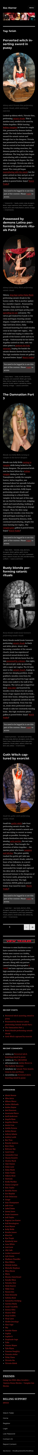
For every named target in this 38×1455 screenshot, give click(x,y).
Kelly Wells (8, 550)
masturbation (7, 554)
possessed (29, 554)
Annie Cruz (9, 1125)
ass (15, 908)
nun (20, 554)
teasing (5, 385)
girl (25, 379)
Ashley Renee (10, 1131)
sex (19, 556)
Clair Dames (10, 1164)
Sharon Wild (10, 1313)
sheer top (28, 743)
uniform (6, 559)
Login (28, 194)
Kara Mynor (10, 1226)
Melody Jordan (11, 1265)
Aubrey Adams (11, 1134)
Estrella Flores (11, 1191)
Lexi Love (9, 1247)
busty (10, 739)
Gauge (7, 1200)
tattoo (29, 383)
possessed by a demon (16, 661)
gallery (16, 552)
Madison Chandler (12, 1259)
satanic (16, 383)
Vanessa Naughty (12, 1351)
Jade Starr (8, 908)
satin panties (15, 841)
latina (9, 381)
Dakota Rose (10, 1176)
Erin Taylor (9, 1188)
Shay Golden (10, 1316)
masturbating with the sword (15, 172)
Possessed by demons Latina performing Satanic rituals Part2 (19, 224)
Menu (31, 8)
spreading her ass (10, 313)
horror (26, 552)
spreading (22, 383)
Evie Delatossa (11, 1197)
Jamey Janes (10, 1211)
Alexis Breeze (10, 1095)
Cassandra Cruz (11, 1155)
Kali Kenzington (12, 1223)
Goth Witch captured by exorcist (16, 756)
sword (27, 207)
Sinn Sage (9, 1325)
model (27, 381)
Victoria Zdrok (11, 1363)
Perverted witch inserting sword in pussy (18, 44)
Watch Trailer (28, 357)
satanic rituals (19, 118)
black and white (26, 737)
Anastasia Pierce (12, 1113)
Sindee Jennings (12, 1322)
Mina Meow (10, 1271)
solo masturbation (18, 207)
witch (5, 917)
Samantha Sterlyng (13, 1301)
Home (5, 1418)
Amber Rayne (10, 1107)
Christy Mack (10, 1161)
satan (5, 556)
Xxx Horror (10, 7)
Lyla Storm (9, 1256)
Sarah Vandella (11, 1307)
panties (5, 383)
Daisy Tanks (10, 1173)
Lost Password (9, 1434)
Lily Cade (9, 1250)
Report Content (9, 1444)
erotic (28, 739)
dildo (28, 908)
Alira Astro (9, 1098)
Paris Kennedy (11, 1295)
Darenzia (9, 1179)
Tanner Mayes (11, 1345)
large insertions (12, 205)
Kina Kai (8, 1235)
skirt (9, 207)
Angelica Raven (11, 1122)
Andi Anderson (11, 1116)
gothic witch (16, 823)
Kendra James (11, 1232)
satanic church (19, 670)
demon (15, 739)
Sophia (8, 1333)
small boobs (18, 915)
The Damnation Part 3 (14, 1028)
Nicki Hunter (10, 1286)
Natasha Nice (10, 1283)
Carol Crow (9, 1152)
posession (29, 912)
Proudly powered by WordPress (23, 1451)
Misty (7, 1274)
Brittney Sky (10, 1149)
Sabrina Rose (10, 1298)
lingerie (14, 381)
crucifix (21, 376)
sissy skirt (12, 688)
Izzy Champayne (12, 1202)
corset (21, 203)
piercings (24, 741)
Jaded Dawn (10, 1208)
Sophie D (9, 1336)
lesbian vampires (10, 127)
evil (11, 379)
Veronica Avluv (11, 1354)
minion (15, 554)
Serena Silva (10, 1310)
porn (24, 554)
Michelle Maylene (12, 1268)
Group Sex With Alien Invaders (16, 1380)
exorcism (16, 379)
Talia (7, 1342)
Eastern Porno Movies (12, 1383)
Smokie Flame (11, 1330)
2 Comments (9, 210)
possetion (6, 743)
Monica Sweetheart (13, 1277)
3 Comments (20, 746)
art (19, 737)
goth (21, 552)
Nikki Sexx (9, 1289)
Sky (6, 1327)
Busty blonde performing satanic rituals (17, 571)
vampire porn (8, 528)
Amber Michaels (12, 1104)
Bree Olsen (9, 1146)
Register (6, 1423)
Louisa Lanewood (12, 1253)
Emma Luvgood (11, 1185)
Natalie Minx (10, 1280)
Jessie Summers (10, 737)
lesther (5, 912)
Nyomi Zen (9, 1292)
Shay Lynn (9, 1319)
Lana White (10, 1244)
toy (32, 915)
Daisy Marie (9, 376)
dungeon (31, 203)
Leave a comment (22, 385)
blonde (16, 550)
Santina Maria (11, 1304)
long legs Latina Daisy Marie (21, 295)
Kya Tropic (9, 1238)
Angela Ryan (10, 1119)
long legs (21, 381)
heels (29, 379)
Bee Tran (9, 1140)
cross (25, 203)
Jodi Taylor (9, 1217)
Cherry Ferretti (11, 1158)
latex (20, 205)
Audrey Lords (10, 1137)
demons (27, 376)
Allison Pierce (10, 1101)
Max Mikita (10, 1262)
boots (16, 203)
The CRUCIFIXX (20, 1060)
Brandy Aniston (11, 1143)
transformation (29, 556)
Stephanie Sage (11, 1339)
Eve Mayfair (10, 1194)
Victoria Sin (9, 203)
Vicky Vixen (10, 1357)
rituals (11, 383)
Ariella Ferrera (11, 1128)
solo (21, 556)
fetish (5, 205)
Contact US (8, 1439)
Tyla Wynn (9, 1348)
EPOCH (6, 1403)
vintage (32, 207)
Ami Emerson (10, 1110)
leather (25, 205)
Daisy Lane (9, 1167)
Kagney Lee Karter (13, 1220)
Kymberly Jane (11, 1241)
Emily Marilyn (11, 1182)
